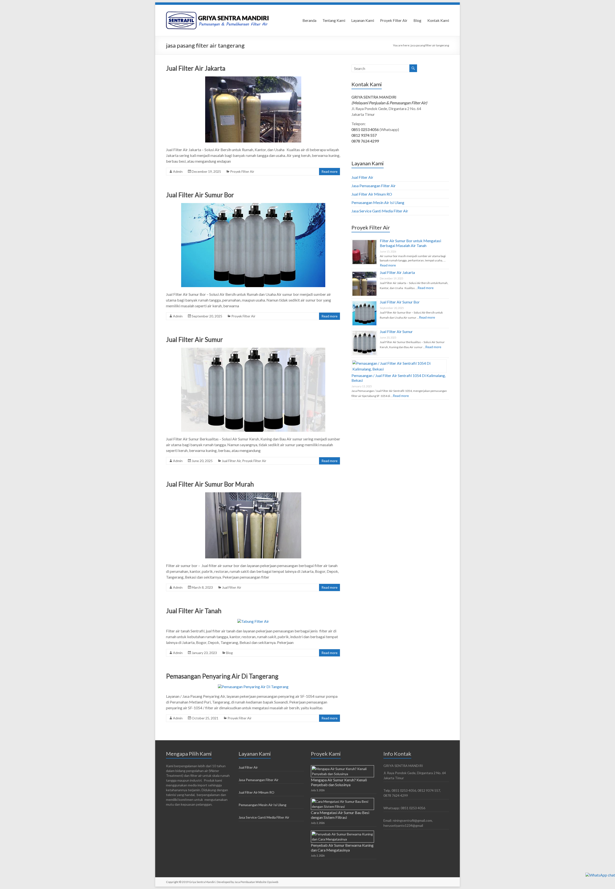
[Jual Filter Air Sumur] (253, 350)
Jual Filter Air (231, 461)
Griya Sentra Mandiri (202, 882)
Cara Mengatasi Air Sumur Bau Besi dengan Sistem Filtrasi (340, 815)
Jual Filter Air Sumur (194, 339)
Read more (329, 171)
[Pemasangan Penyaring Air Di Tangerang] (253, 686)
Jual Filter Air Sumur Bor (200, 195)
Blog (417, 20)
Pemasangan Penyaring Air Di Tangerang (222, 676)
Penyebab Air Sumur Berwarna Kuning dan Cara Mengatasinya (342, 847)
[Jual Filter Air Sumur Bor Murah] (253, 494)
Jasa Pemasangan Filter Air (373, 185)
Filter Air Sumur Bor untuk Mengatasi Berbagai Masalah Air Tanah (410, 243)
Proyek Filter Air (393, 20)
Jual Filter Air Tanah (193, 611)
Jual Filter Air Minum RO (371, 194)
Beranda (309, 20)
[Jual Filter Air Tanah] (253, 621)
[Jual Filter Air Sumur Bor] (253, 205)
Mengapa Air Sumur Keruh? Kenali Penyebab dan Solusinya (339, 782)
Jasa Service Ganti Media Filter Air (379, 211)
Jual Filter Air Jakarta (195, 68)
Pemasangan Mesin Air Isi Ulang (377, 202)
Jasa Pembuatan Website (250, 882)
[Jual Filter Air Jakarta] (253, 78)
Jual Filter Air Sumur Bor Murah (210, 484)
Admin (178, 171)
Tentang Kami (333, 20)
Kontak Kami (438, 20)
